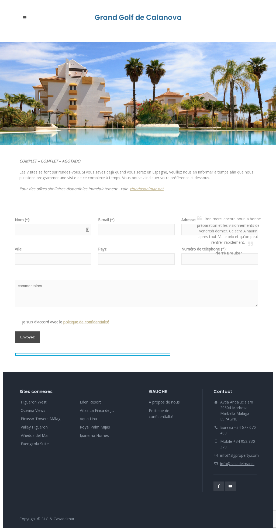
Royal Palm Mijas (95, 427)
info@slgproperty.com (239, 455)
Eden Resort (90, 402)
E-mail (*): (106, 219)
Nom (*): (22, 219)
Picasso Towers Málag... (42, 418)
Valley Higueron (34, 427)
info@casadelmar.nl (237, 463)
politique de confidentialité (86, 321)
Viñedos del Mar (35, 435)
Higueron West (34, 402)
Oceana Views (33, 410)
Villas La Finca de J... (97, 410)
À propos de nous (164, 402)
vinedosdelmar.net (147, 188)
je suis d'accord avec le (65, 321)
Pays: (102, 249)
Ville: (18, 249)
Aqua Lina (88, 418)
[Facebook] (218, 486)
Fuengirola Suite (35, 443)
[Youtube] (230, 486)
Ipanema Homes (94, 435)
